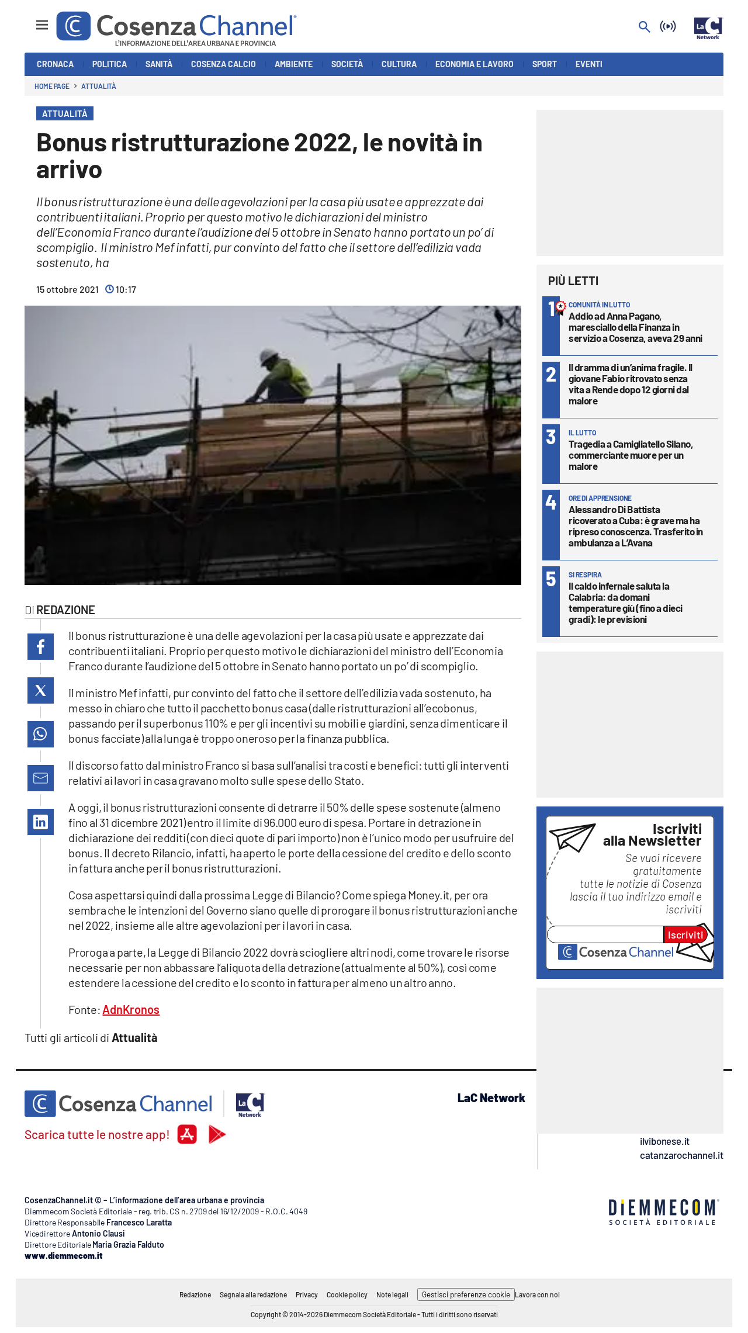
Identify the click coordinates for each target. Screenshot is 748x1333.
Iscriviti (686, 934)
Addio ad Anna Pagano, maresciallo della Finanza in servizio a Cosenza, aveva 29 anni (635, 327)
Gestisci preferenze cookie (466, 1294)
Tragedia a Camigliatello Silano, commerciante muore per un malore (631, 455)
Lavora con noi (537, 1294)
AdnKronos (131, 1009)
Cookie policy (347, 1294)
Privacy (307, 1294)
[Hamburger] (31, 19)
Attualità (98, 86)
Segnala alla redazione (253, 1294)
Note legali (392, 1294)
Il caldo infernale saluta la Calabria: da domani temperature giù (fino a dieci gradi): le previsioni (626, 602)
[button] (40, 647)
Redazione (195, 1294)
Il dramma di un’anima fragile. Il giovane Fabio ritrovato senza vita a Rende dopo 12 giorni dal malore (630, 383)
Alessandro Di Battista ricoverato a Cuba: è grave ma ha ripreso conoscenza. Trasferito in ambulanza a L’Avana (636, 525)
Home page (52, 86)
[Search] (644, 27)
